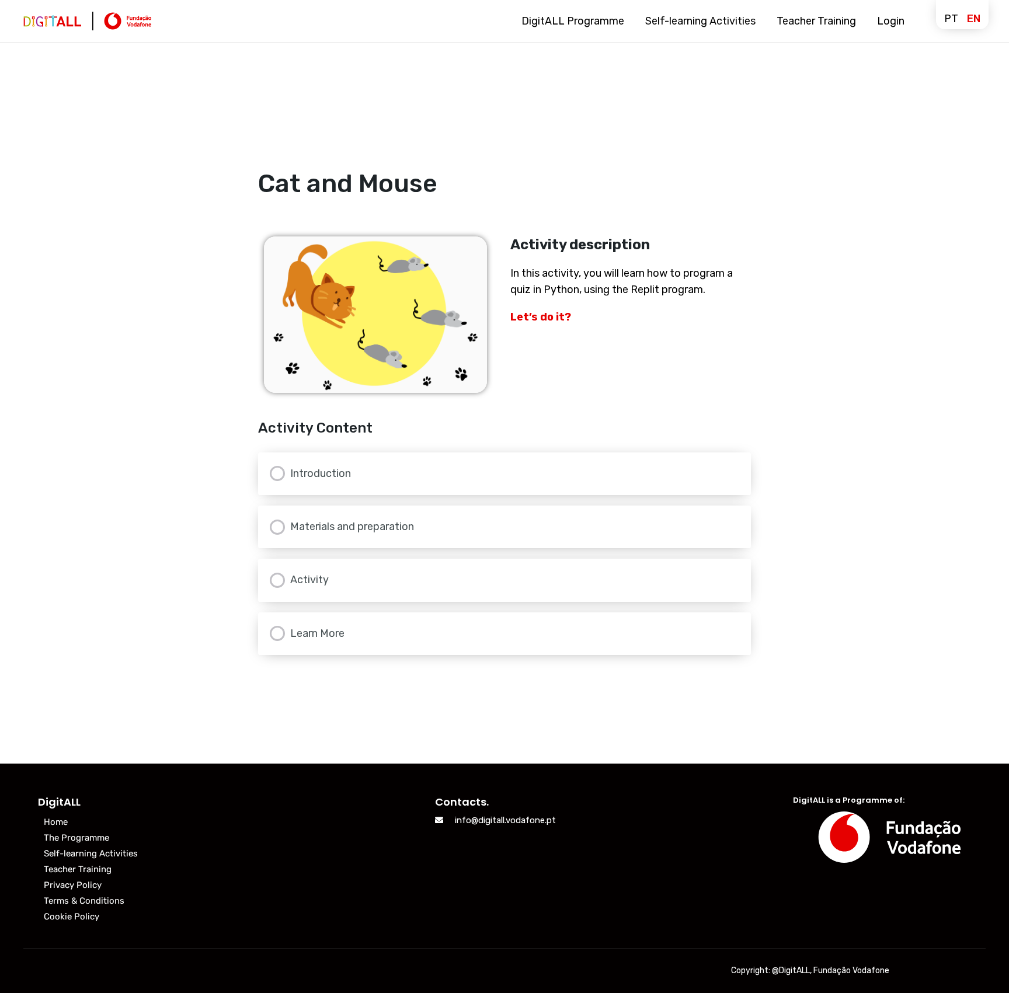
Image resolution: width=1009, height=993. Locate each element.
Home (56, 822)
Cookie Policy (71, 916)
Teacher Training (78, 869)
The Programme (76, 837)
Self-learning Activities (91, 853)
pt (951, 18)
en (973, 18)
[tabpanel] (504, 315)
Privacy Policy (73, 885)
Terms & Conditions (84, 901)
